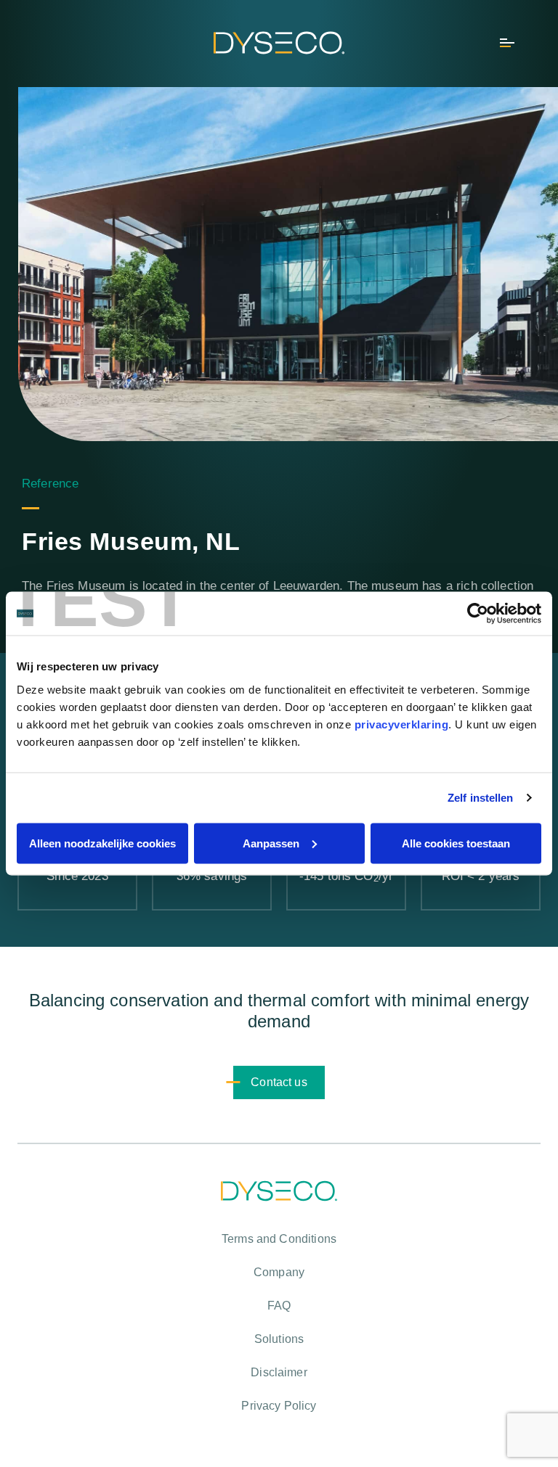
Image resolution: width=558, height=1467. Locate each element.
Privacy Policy (278, 1406)
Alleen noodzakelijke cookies (102, 843)
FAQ (279, 1305)
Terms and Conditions (279, 1239)
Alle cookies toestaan (456, 843)
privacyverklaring (402, 724)
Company (279, 1272)
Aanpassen (271, 843)
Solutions (279, 1339)
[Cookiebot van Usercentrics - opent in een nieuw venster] (477, 614)
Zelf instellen (480, 798)
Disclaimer (279, 1372)
